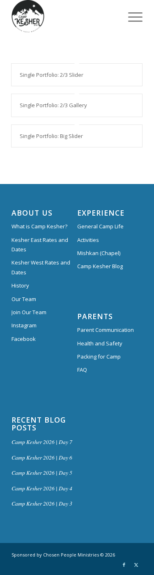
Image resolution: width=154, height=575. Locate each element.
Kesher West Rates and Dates (40, 267)
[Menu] (131, 16)
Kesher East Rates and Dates (39, 244)
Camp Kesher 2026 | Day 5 (41, 472)
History (20, 285)
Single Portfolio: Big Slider (51, 136)
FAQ (82, 369)
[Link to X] (136, 565)
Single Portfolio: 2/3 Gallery (53, 105)
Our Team (23, 299)
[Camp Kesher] (63, 16)
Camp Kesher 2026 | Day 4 (41, 488)
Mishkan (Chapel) (98, 253)
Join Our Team (28, 312)
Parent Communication (105, 330)
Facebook (23, 339)
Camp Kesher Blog (100, 266)
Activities (88, 240)
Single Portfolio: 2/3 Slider (51, 74)
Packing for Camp (99, 356)
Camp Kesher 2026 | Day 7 (41, 442)
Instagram (24, 325)
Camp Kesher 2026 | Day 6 (41, 457)
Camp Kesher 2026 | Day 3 (41, 503)
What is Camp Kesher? (39, 226)
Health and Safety (99, 343)
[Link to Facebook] (124, 565)
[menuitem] (131, 16)
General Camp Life (100, 226)
